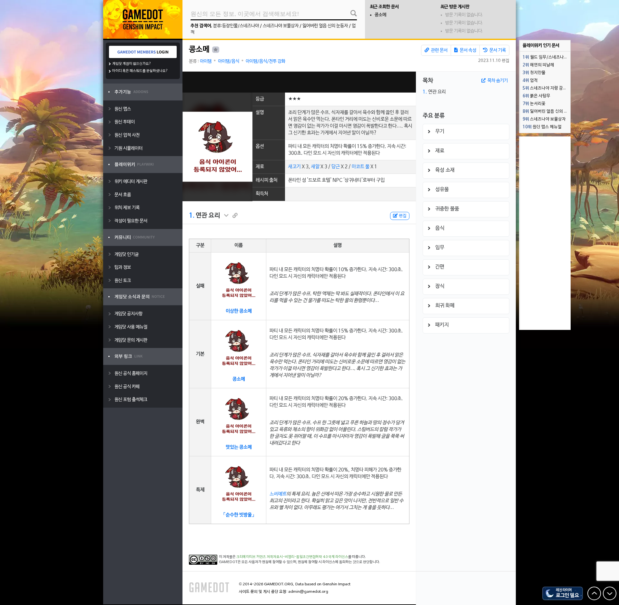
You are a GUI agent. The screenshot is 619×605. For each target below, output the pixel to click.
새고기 (294, 166)
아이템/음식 (228, 61)
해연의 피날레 (538, 65)
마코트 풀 (360, 166)
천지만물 (534, 73)
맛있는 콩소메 (239, 447)
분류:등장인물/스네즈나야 (236, 26)
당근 (335, 166)
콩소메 (380, 15)
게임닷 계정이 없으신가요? (131, 64)
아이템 (205, 61)
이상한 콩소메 (239, 311)
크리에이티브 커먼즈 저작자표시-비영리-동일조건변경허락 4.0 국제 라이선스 (292, 557)
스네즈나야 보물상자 (281, 26)
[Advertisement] (299, 82)
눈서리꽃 (534, 104)
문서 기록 (497, 50)
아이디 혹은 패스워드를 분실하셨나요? (140, 71)
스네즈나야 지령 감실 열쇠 (546, 88)
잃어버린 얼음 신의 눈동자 (325, 26)
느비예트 (278, 494)
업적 (530, 80)
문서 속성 (467, 50)
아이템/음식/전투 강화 (265, 61)
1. (191, 215)
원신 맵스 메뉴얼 (542, 127)
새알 (315, 166)
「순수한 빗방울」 (239, 515)
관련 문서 (438, 50)
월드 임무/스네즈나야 (545, 57)
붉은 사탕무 (536, 96)
